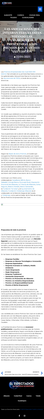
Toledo (38, 396)
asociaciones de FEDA (12, 78)
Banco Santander (26, 186)
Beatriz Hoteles (13, 186)
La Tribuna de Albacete (26, 184)
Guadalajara (22, 401)
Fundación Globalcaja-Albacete (20, 191)
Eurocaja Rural (25, 182)
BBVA (23, 180)
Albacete (7, 396)
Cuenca (29, 396)
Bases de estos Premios (17, 154)
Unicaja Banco (13, 182)
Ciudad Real (18, 396)
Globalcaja (6, 195)
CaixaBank (16, 180)
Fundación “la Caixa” (10, 189)
